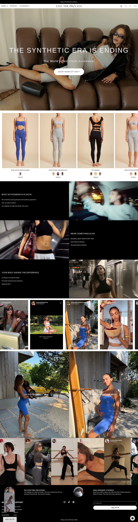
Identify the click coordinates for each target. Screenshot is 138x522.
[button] (130, 6)
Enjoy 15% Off (115, 507)
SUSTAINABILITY (24, 6)
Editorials (4, 512)
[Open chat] (132, 518)
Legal (15, 515)
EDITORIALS (13, 6)
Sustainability (5, 515)
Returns (16, 512)
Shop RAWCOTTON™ (69, 72)
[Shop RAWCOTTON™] (34, 394)
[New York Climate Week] (103, 394)
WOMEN (3, 6)
